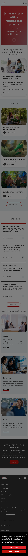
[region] (14, 544)
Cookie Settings (14, 547)
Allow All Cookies (14, 551)
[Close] (26, 534)
